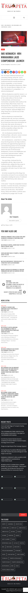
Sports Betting (11, 554)
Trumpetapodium (6, 562)
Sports (3, 554)
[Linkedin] (11, 72)
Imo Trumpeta (6, 64)
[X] (5, 72)
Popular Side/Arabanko (7, 550)
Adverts (4, 524)
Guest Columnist (6, 539)
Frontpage (10, 535)
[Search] (24, 17)
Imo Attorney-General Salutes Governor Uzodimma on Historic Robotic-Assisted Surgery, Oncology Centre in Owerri (13, 440)
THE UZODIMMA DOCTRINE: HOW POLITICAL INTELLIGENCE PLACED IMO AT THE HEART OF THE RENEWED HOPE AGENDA (13, 433)
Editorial (13, 531)
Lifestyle (22, 543)
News (3, 49)
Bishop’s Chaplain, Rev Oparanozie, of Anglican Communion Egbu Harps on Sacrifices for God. (12, 270)
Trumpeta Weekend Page (17, 562)
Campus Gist (14, 527)
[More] (25, 72)
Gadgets (17, 535)
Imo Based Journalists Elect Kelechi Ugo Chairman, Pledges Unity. (10, 349)
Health (13, 539)
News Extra (3, 305)
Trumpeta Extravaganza (15, 558)
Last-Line (16, 543)
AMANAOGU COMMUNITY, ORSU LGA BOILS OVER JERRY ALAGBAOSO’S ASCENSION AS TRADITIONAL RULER (13, 237)
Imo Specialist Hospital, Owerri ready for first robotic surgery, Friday (12, 245)
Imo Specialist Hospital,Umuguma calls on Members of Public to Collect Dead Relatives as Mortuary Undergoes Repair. (10, 330)
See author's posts (14, 220)
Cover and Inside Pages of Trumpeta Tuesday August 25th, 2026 (12, 427)
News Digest (9, 546)
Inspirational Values (7, 543)
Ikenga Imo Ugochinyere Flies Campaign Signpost (13, 446)
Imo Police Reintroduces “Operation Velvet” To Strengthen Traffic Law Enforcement (12, 262)
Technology (5, 558)
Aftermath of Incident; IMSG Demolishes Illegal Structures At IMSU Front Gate (9, 308)
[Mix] (19, 72)
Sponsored (18, 550)
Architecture (19, 524)
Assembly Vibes (5, 527)
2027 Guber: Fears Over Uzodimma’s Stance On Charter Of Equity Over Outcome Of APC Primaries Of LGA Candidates (15, 284)
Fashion (19, 531)
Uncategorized (5, 565)
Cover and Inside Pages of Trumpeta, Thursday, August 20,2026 (12, 254)
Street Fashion (20, 554)
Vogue (17, 565)
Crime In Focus (22, 527)
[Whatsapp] (22, 72)
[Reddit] (8, 72)
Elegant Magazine (10, 590)
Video (12, 565)
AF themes (19, 590)
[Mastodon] (16, 72)
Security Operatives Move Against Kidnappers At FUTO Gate (13, 292)
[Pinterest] (13, 72)
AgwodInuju (10, 524)
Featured (4, 535)
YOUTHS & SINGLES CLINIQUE (8, 569)
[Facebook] (2, 72)
